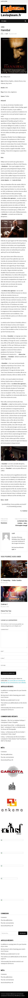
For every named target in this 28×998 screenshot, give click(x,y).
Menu (4, 21)
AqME (6, 33)
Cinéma (2, 27)
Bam (23, 995)
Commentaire (5, 629)
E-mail (3, 658)
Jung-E (14, 734)
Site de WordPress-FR (7, 760)
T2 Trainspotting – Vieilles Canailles (11, 580)
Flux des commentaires (7, 757)
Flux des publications (6, 754)
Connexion (4, 751)
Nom (2, 651)
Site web (3, 665)
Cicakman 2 (4, 604)
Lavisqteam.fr (11, 15)
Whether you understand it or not (10, 700)
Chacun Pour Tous (6, 611)
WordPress (18, 995)
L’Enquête (15, 722)
